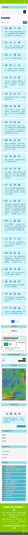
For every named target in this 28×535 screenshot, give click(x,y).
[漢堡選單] (24, 2)
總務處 (4, 437)
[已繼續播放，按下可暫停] (24, 11)
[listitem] (6, 12)
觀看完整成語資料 (21, 426)
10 (13, 321)
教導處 (4, 434)
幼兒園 (4, 441)
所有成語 (6, 18)
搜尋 (25, 22)
